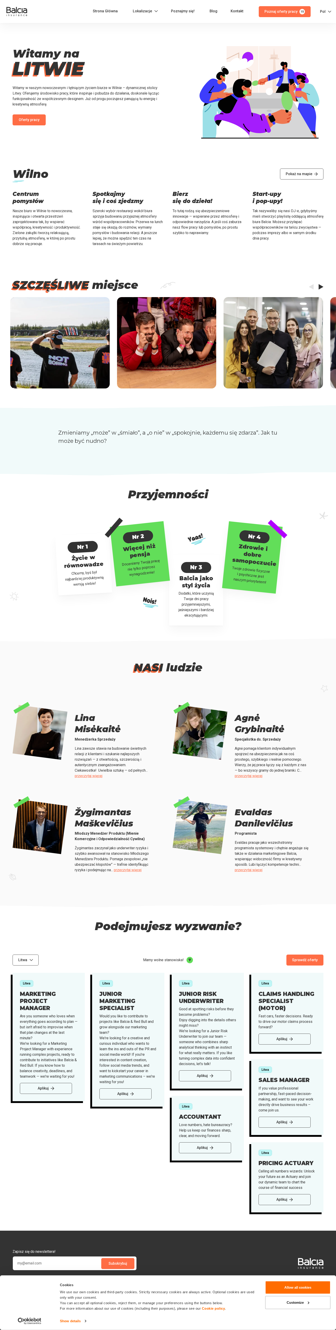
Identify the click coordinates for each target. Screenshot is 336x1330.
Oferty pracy (29, 120)
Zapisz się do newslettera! (34, 1251)
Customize (295, 1302)
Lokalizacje (142, 11)
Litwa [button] (22, 960)
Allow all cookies (297, 1287)
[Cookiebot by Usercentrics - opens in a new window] (30, 1321)
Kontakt (237, 11)
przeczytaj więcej (88, 776)
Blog (213, 11)
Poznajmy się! (183, 11)
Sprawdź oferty (305, 960)
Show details (70, 1321)
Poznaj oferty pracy (284, 11)
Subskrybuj (118, 1263)
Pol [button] (322, 11)
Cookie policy (213, 1308)
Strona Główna (105, 11)
